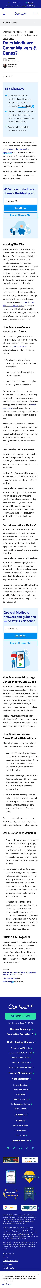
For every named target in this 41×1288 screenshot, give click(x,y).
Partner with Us (20, 1109)
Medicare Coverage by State (20, 1067)
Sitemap (5, 1257)
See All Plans (20, 208)
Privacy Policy (7, 1264)
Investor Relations (20, 1085)
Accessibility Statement (10, 1261)
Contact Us (21, 1114)
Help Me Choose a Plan (20, 215)
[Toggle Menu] (35, 14)
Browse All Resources (20, 1073)
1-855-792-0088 (5, 14)
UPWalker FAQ (8, 982)
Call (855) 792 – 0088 (20, 1016)
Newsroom (20, 1095)
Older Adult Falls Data (10, 978)
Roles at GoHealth (20, 1126)
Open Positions (20, 1130)
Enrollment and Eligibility (20, 1048)
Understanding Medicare (13, 32)
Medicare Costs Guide (20, 1062)
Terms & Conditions (9, 1268)
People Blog (20, 1135)
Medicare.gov (24, 1234)
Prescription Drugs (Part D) (20, 1034)
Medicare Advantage (20, 1029)
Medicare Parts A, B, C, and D (20, 1053)
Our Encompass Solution (20, 1104)
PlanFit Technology (20, 1099)
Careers (20, 1120)
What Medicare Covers (20, 1058)
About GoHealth (20, 1079)
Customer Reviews (20, 1090)
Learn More (5, 1284)
